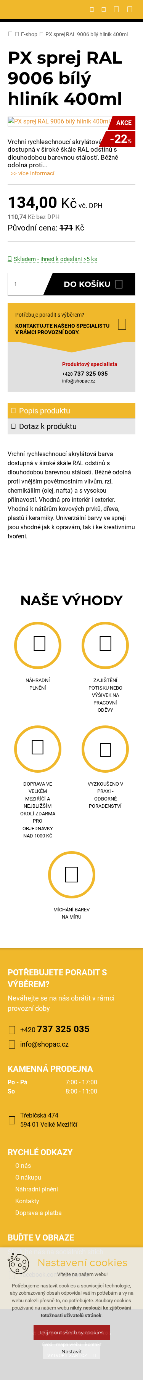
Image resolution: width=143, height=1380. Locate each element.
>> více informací (33, 173)
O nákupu (28, 1177)
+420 (55, 1029)
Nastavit (71, 1351)
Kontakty (27, 1201)
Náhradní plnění (36, 1189)
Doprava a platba (38, 1213)
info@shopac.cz (78, 381)
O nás (23, 1165)
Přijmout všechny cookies (71, 1332)
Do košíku (87, 284)
